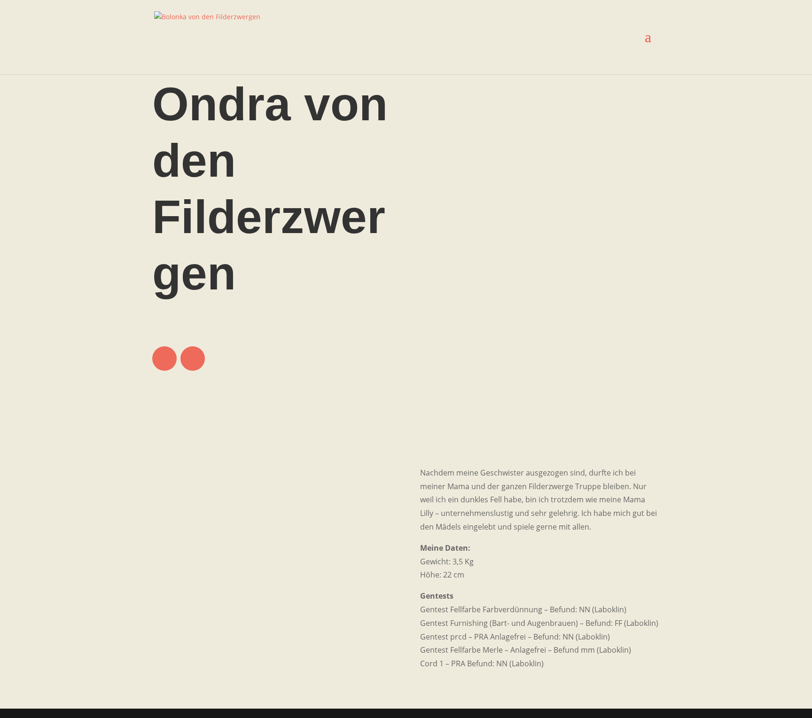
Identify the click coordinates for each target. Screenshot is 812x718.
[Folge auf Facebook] (164, 358)
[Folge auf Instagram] (192, 358)
